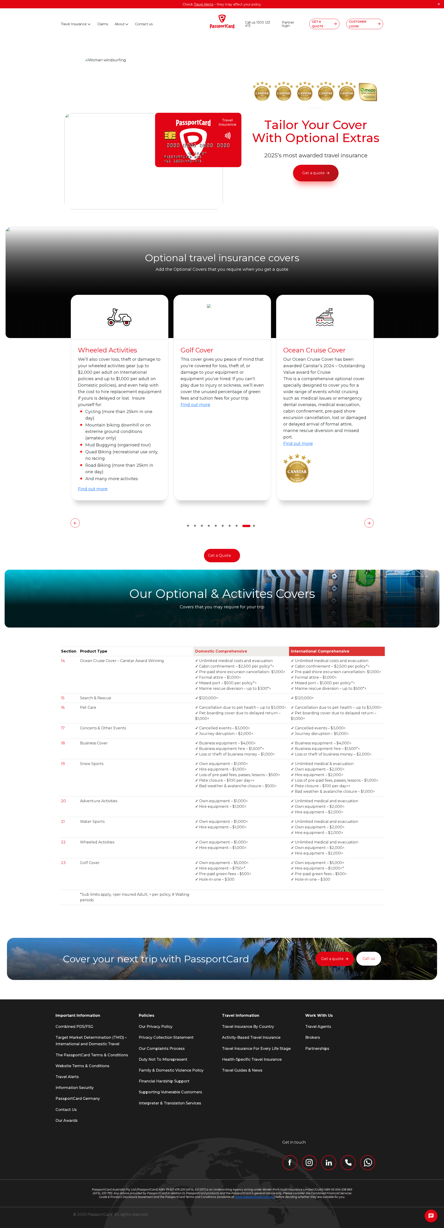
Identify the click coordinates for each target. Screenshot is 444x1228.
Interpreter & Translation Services (170, 1103)
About (120, 24)
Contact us (144, 24)
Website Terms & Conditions (82, 1066)
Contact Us (66, 1109)
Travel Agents (318, 1026)
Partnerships (317, 1048)
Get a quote (313, 173)
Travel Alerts (67, 1077)
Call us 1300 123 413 (257, 24)
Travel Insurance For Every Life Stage (256, 1048)
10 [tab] (250, 526)
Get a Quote (219, 555)
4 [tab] (209, 526)
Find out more (93, 404)
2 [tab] (195, 526)
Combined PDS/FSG (74, 1026)
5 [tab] (216, 526)
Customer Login (357, 24)
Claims (102, 24)
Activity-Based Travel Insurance (251, 1037)
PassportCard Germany (78, 1098)
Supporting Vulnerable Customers (170, 1092)
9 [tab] (243, 526)
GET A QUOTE (317, 24)
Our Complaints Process (162, 1048)
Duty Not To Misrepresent (163, 1059)
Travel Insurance (74, 24)
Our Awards (67, 1120)
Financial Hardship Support (164, 1081)
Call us (369, 958)
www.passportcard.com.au (254, 1197)
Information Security (75, 1087)
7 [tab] (229, 526)
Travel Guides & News (242, 1070)
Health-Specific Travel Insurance (252, 1059)
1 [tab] (188, 526)
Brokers (312, 1037)
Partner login (288, 24)
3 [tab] (202, 526)
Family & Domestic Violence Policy (171, 1070)
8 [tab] (236, 526)
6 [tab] (223, 526)
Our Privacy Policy (156, 1026)
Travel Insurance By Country (248, 1026)
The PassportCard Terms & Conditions (92, 1055)
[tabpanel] (119, 398)
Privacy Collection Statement (166, 1037)
